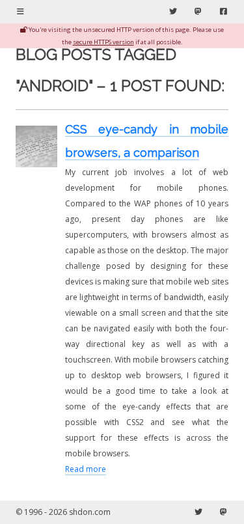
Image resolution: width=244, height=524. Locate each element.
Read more (85, 469)
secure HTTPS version (103, 42)
